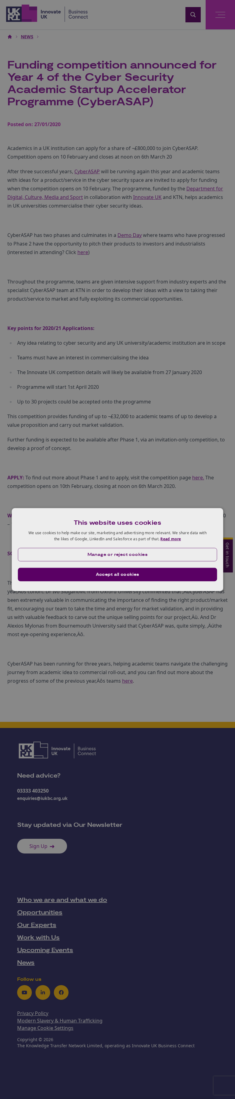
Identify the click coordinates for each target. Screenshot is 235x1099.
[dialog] (117, 549)
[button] (117, 554)
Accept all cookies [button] (117, 574)
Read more (170, 539)
